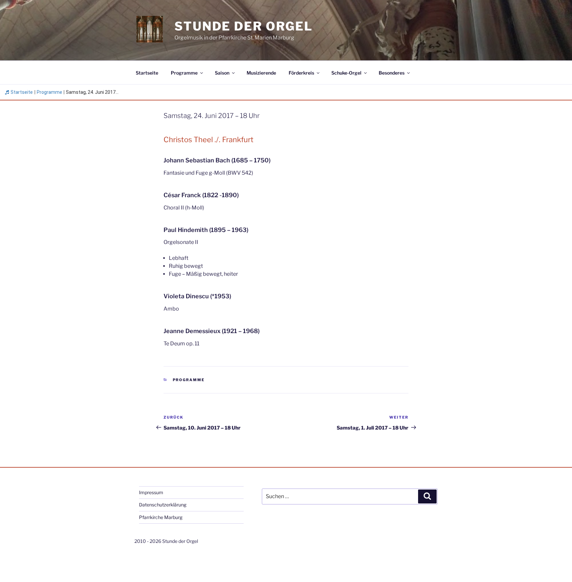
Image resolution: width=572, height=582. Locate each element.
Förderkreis (301, 73)
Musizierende (261, 73)
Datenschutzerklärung (162, 504)
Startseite (147, 73)
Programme (184, 73)
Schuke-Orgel (346, 73)
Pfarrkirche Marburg (160, 517)
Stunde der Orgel (243, 26)
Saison (222, 73)
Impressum (151, 492)
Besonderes (392, 73)
